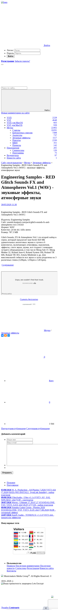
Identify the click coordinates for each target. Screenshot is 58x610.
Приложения (13, 148)
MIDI (14, 143)
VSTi (9, 117)
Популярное (12, 485)
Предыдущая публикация (13, 428)
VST (9, 120)
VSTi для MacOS (15, 122)
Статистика (20, 568)
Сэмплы (16, 130)
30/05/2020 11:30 (9, 204)
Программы (18, 153)
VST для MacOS (14, 125)
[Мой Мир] (8, 335)
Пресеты (16, 140)
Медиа (10, 128)
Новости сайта (14, 158)
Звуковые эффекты (21, 138)
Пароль (10, 53)
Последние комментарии (28, 566)
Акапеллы (17, 135)
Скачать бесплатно (29, 299)
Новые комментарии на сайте (15, 113)
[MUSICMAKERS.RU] (4, 2)
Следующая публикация (38, 428)
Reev (51, 381)
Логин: (10, 50)
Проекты (16, 145)
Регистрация (33, 568)
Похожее (11, 482)
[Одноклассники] (5, 335)
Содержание (8, 265)
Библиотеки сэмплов (22, 133)
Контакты (11, 571)
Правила (11, 566)
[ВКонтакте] (2, 335)
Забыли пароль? (22, 61)
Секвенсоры (18, 150)
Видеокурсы (13, 155)
